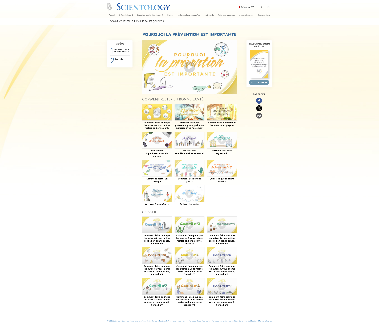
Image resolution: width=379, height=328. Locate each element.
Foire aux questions (226, 15)
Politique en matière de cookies (224, 321)
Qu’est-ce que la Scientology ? (150, 15)
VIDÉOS (120, 43)
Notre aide (209, 15)
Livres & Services (246, 15)
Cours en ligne (264, 15)
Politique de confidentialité (200, 321)
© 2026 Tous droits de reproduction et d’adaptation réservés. (146, 321)
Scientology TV (247, 7)
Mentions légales (265, 321)
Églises (170, 15)
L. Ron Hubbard (126, 15)
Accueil (112, 15)
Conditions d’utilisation (248, 321)
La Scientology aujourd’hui (189, 15)
